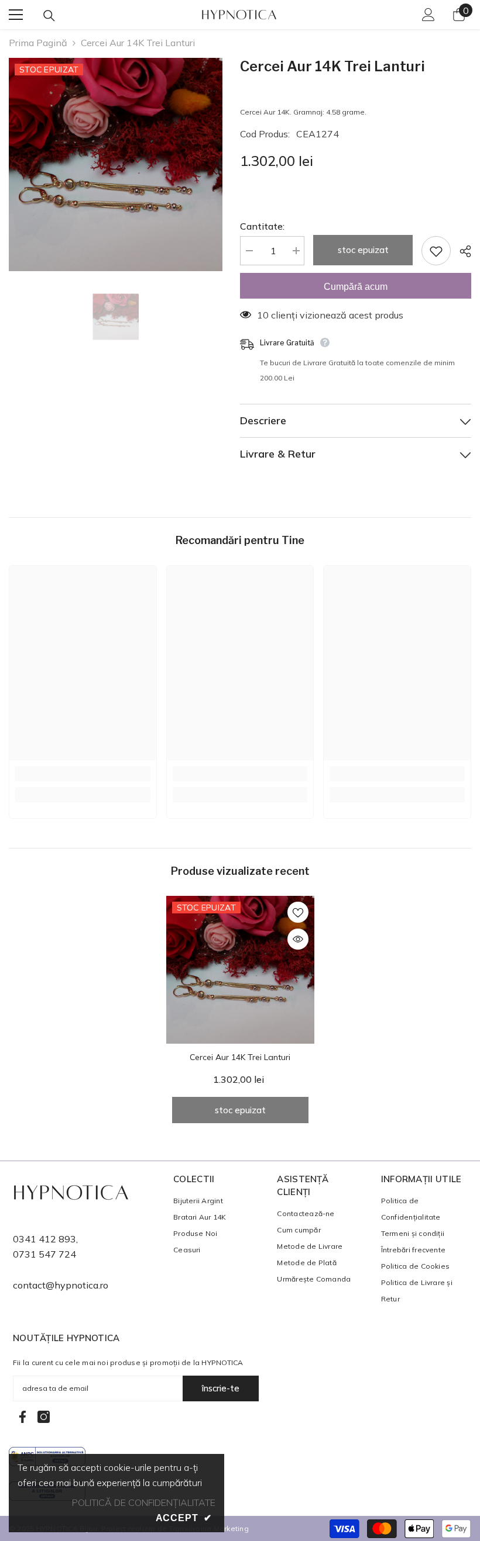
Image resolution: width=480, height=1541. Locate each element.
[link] (82, 773)
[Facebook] (22, 1416)
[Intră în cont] (428, 14)
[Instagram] (43, 1416)
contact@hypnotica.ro (60, 1285)
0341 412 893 (44, 1239)
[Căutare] (49, 16)
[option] (115, 164)
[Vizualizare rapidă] (297, 939)
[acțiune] (461, 251)
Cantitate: (262, 226)
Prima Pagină (38, 43)
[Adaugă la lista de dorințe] (436, 250)
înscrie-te (220, 1388)
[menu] (16, 15)
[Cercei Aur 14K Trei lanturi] (240, 970)
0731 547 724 (44, 1254)
